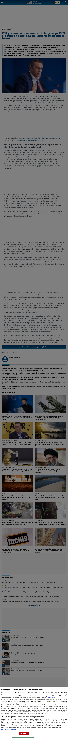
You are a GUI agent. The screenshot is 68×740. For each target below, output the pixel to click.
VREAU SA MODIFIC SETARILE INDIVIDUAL (23, 737)
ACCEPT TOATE (24, 733)
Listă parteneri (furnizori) (8, 729)
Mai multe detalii (50, 697)
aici (22, 708)
